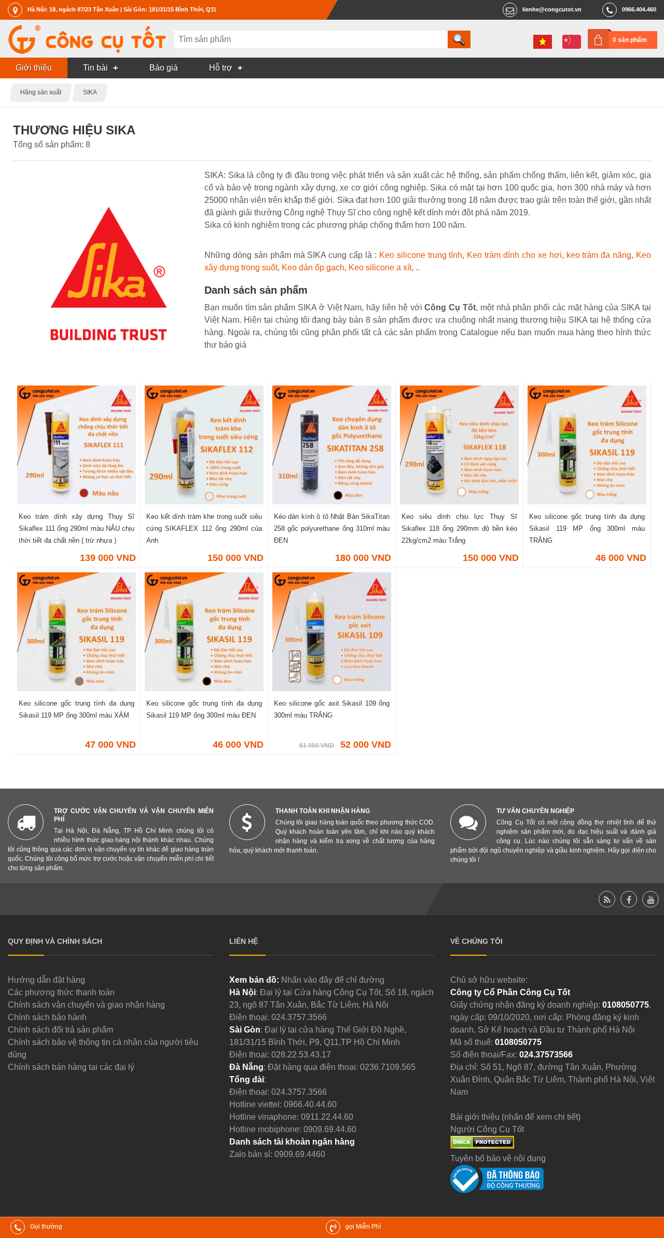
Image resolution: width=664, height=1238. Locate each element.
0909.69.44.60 (329, 1129)
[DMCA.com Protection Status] (482, 1145)
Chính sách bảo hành (47, 1017)
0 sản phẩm (630, 40)
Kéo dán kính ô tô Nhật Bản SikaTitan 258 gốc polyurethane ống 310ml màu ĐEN (332, 528)
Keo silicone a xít (380, 267)
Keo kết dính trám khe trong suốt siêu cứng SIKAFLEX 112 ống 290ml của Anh (204, 528)
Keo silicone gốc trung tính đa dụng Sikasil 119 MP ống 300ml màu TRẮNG (587, 528)
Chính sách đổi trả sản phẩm (60, 1029)
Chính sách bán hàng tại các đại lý (71, 1067)
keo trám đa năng (599, 255)
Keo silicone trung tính (421, 255)
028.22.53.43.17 (301, 1054)
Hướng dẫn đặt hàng (46, 979)
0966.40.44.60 (310, 1104)
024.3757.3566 (299, 1017)
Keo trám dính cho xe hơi (514, 255)
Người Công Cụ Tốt (487, 1129)
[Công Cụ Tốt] (87, 51)
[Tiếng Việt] (542, 42)
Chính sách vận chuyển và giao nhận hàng (86, 1004)
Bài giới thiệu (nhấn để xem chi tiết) (515, 1116)
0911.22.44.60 (327, 1116)
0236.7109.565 (388, 1067)
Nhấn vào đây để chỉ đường (332, 979)
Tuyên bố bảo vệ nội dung (498, 1158)
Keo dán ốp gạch (313, 267)
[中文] (571, 42)
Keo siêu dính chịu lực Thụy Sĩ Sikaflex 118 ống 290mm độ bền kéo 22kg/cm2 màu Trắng (459, 528)
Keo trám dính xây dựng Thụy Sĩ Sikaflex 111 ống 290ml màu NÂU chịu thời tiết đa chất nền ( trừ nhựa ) (76, 528)
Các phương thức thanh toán (61, 992)
